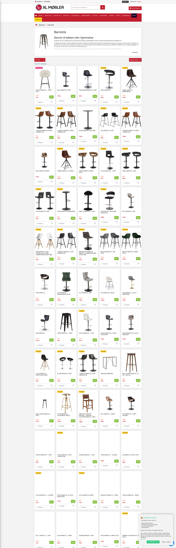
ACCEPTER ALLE (153, 542)
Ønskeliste (47, 1)
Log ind (139, 1)
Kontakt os (40, 1)
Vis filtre (37, 60)
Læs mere (143, 539)
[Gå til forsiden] (36, 25)
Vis (51, 97)
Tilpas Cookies (166, 542)
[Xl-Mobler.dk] (51, 7)
